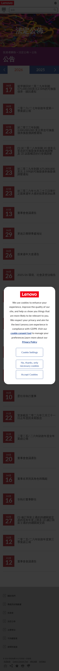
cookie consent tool (21, 333)
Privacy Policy (29, 341)
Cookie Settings (29, 352)
